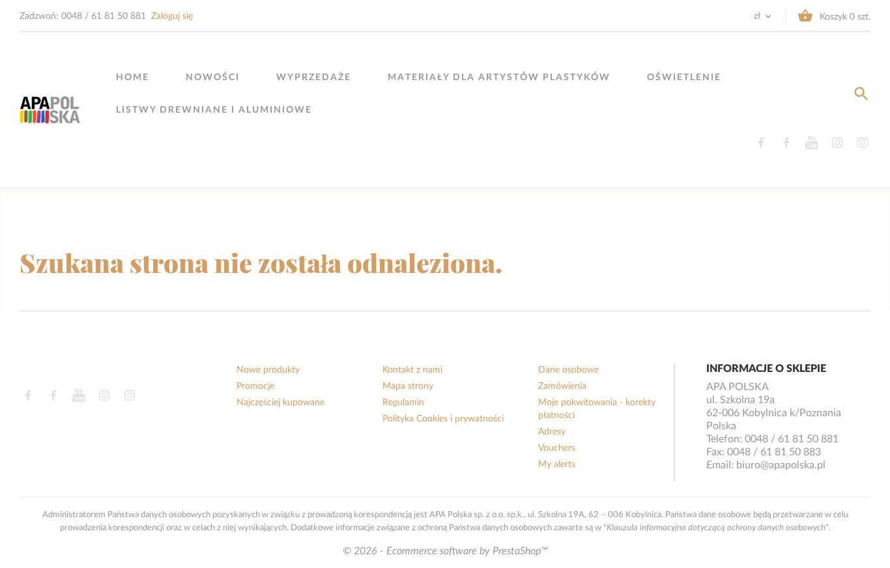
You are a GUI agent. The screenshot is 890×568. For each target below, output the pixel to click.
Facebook (761, 142)
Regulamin (403, 402)
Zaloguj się (172, 16)
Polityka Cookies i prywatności (443, 418)
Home (132, 77)
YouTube (811, 142)
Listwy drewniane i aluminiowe (214, 110)
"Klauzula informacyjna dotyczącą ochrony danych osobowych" (716, 528)
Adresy (552, 431)
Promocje (255, 386)
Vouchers (556, 448)
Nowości (213, 77)
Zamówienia (562, 386)
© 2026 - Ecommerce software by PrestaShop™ (445, 551)
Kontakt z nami (412, 370)
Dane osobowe (568, 370)
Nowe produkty (268, 370)
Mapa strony (407, 386)
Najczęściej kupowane (280, 402)
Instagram (837, 142)
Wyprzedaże (313, 77)
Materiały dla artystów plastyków (499, 77)
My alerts (556, 464)
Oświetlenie (684, 77)
